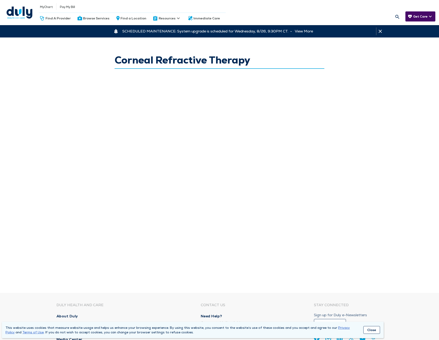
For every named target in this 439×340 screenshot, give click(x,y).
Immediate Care (206, 18)
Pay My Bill (67, 7)
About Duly (67, 316)
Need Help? (211, 316)
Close (371, 330)
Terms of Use (33, 332)
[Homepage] (19, 12)
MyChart (46, 7)
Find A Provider (58, 18)
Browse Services (96, 18)
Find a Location (133, 18)
